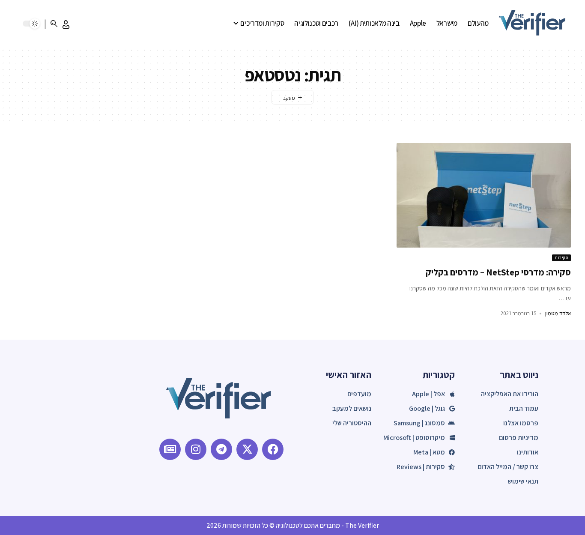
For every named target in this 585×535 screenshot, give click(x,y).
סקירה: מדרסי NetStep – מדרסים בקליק (498, 272)
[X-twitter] (247, 449)
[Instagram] (195, 449)
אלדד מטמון (558, 313)
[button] (66, 24)
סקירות (561, 257)
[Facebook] (273, 449)
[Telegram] (221, 449)
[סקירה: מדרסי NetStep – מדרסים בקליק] (484, 195)
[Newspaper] (170, 449)
